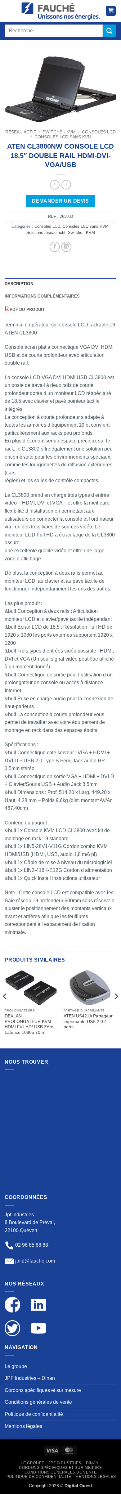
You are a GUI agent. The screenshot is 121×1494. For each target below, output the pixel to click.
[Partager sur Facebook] (55, 247)
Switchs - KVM (59, 132)
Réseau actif (20, 132)
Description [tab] (19, 283)
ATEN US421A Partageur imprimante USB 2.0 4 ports (88, 1021)
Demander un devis (60, 201)
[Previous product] (66, 185)
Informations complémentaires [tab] (42, 296)
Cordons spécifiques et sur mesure (43, 1390)
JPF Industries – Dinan (30, 1378)
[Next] (116, 1009)
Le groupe (16, 1366)
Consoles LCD (99, 132)
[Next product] (55, 185)
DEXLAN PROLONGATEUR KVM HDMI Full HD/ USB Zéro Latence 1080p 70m (29, 1024)
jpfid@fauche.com (35, 1260)
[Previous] (5, 1009)
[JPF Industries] (60, 11)
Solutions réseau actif (45, 232)
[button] (10, 11)
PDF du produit (27, 309)
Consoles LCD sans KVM (63, 137)
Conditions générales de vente (38, 1402)
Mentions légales (23, 1426)
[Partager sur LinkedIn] (66, 247)
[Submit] (109, 31)
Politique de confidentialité (34, 1414)
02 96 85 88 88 (31, 1245)
